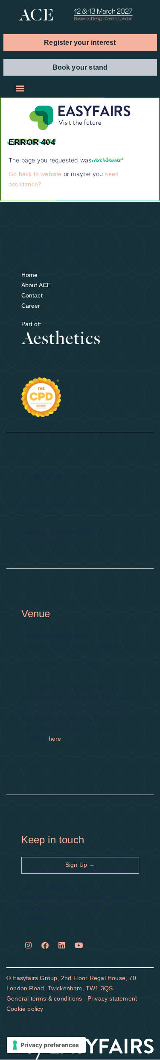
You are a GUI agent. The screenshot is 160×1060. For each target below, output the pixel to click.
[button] (80, 42)
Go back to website (35, 174)
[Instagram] (28, 945)
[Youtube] (78, 945)
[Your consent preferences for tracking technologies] (46, 1045)
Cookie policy (25, 1008)
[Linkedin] (62, 945)
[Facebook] (45, 945)
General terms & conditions (44, 998)
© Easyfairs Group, (33, 978)
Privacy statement (112, 998)
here (55, 738)
